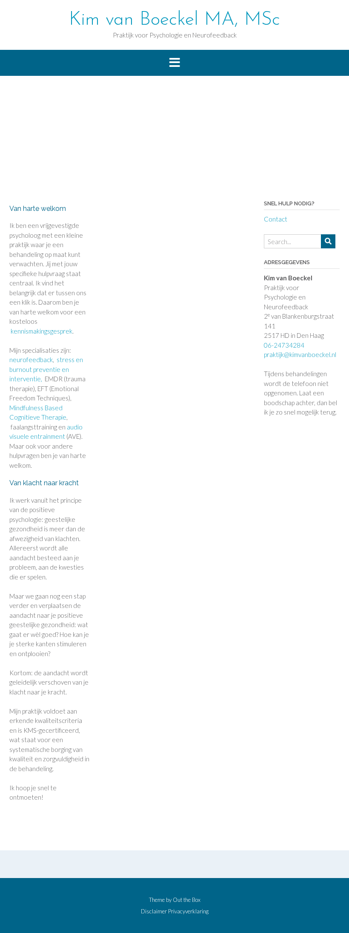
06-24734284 (284, 345)
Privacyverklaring (188, 911)
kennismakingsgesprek (40, 331)
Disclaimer (154, 911)
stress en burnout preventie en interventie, (46, 369)
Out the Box (186, 899)
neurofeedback (31, 359)
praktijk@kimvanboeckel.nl (300, 354)
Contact (275, 219)
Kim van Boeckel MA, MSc (174, 20)
